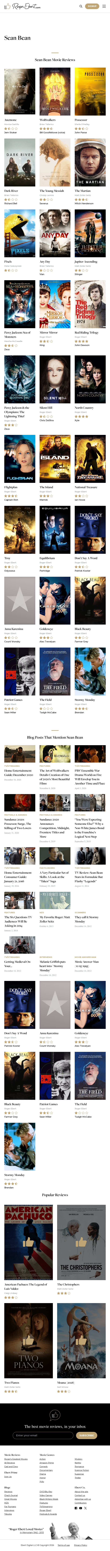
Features (44, 1503)
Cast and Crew (11, 1466)
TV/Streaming (46, 1506)
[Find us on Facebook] (76, 1508)
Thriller (78, 1478)
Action (43, 1459)
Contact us (80, 1495)
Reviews (8, 1491)
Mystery (78, 1459)
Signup (92, 6)
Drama (43, 1474)
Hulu (42, 1481)
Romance (79, 1466)
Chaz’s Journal (11, 1495)
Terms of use (64, 1545)
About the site (81, 1491)
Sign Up (8, 1477)
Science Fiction (82, 1470)
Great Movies (10, 1499)
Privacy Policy (80, 1545)
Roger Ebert (45, 1510)
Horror (43, 1478)
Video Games (46, 1495)
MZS (6, 1503)
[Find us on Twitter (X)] (85, 1508)
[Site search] (81, 6)
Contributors (80, 1503)
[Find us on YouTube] (80, 1508)
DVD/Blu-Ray (46, 1491)
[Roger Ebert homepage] (22, 6)
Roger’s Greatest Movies (16, 1459)
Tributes (8, 1514)
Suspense (79, 1474)
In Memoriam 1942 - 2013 (32, 1532)
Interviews (9, 1510)
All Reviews (9, 1463)
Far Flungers (10, 1506)
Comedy (44, 1466)
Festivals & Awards (48, 1514)
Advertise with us (83, 1499)
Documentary (46, 1470)
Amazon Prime (47, 1463)
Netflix (78, 1463)
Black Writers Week (49, 1499)
